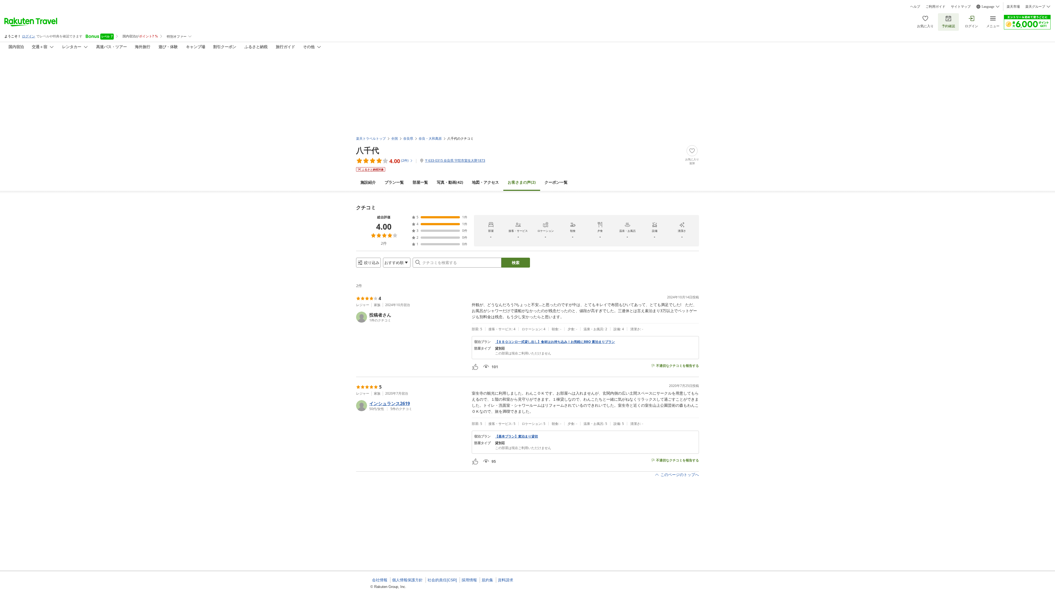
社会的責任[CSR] (442, 580)
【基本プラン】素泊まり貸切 (516, 436)
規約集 (487, 580)
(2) (522, 182)
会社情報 (379, 580)
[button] (411, 317)
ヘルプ (915, 7)
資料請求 (505, 580)
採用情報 (469, 580)
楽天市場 (1013, 7)
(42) (450, 182)
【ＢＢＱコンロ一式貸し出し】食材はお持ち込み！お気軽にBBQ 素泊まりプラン (555, 342)
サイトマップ (961, 7)
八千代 (367, 150)
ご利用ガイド (935, 7)
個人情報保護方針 (407, 580)
